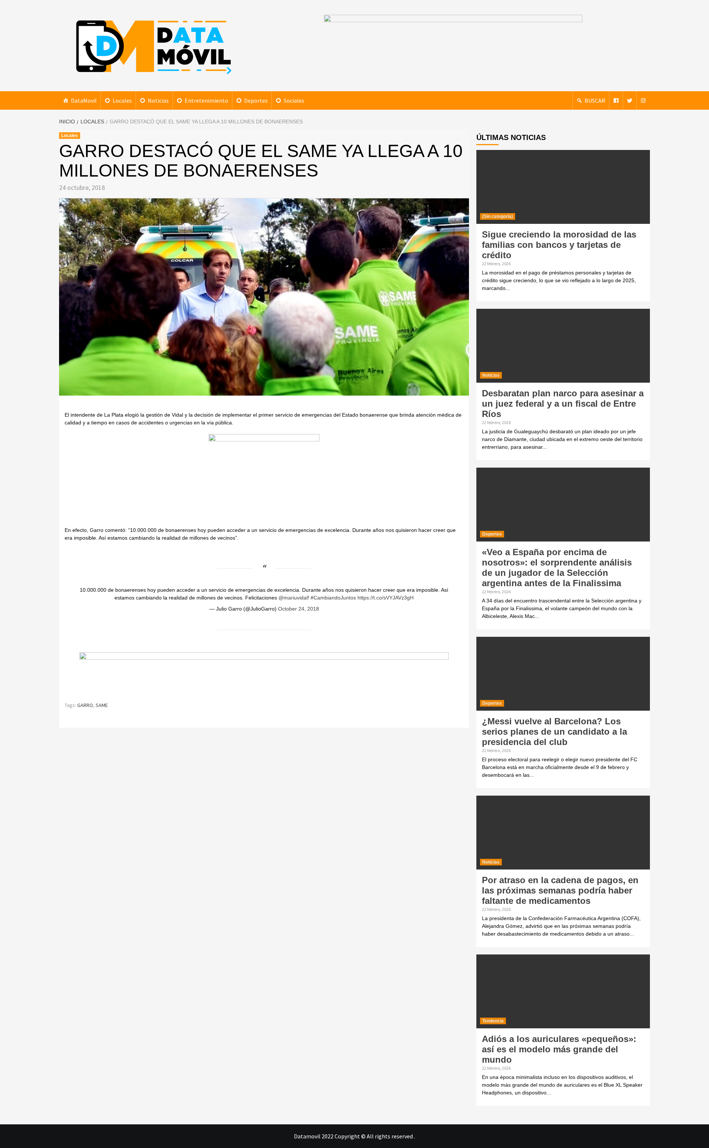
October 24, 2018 (298, 609)
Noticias (158, 100)
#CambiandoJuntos (333, 598)
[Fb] (616, 100)
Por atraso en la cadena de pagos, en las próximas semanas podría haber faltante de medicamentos (560, 890)
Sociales (294, 100)
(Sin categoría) (497, 216)
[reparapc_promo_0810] (264, 673)
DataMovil (84, 100)
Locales (122, 100)
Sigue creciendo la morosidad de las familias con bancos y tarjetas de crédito (559, 244)
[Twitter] (629, 100)
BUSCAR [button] (595, 100)
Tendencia (493, 1021)
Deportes (256, 100)
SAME (102, 705)
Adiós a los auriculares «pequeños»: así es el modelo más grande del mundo (559, 1049)
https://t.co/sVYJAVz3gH (385, 598)
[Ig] (643, 100)
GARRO (85, 705)
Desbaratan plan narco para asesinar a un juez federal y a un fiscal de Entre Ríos (563, 403)
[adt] (264, 479)
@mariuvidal (293, 598)
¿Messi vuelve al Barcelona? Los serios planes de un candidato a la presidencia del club (554, 731)
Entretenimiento (206, 100)
